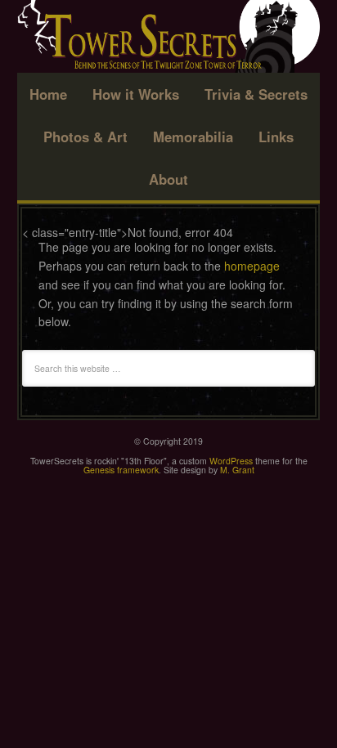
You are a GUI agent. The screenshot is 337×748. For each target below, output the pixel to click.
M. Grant (237, 470)
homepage (252, 266)
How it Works (135, 94)
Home (48, 94)
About (168, 179)
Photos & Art (85, 136)
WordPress (231, 461)
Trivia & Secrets (256, 94)
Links (276, 136)
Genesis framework (121, 470)
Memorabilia (193, 136)
